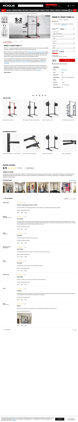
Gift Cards (56, 1)
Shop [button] (3, 10)
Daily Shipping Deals (51, 4)
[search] (30, 6)
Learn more (63, 24)
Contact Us (61, 1)
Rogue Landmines (25, 61)
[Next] (75, 330)
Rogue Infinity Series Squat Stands (36, 52)
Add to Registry (64, 63)
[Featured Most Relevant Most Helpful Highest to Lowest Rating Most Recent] (70, 198)
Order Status (66, 1)
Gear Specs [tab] (15, 41)
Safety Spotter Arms (17, 61)
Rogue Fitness (64, 69)
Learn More (13, 420)
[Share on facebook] (36, 95)
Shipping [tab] (21, 41)
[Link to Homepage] (9, 5)
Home (4, 13)
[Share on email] (45, 95)
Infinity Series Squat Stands (22, 13)
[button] (42, 6)
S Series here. (38, 70)
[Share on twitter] (39, 95)
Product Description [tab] (7, 41)
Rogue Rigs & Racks (9, 13)
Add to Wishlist (56, 63)
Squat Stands (15, 13)
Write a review (66, 19)
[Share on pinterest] (42, 95)
